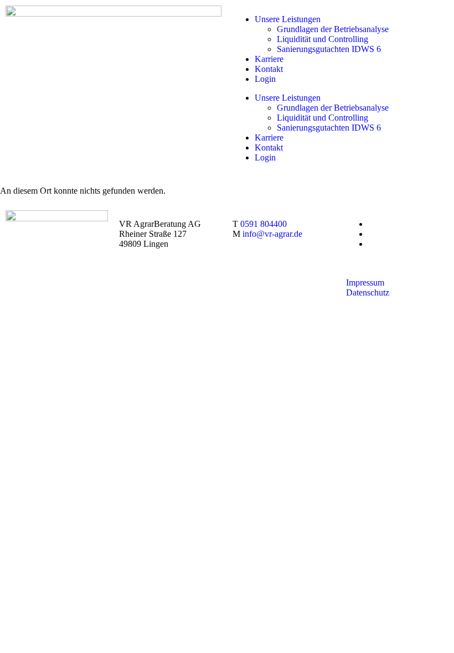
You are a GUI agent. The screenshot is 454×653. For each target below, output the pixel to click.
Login (265, 79)
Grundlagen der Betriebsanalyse (333, 29)
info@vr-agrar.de (272, 234)
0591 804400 (263, 224)
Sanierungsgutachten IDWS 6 (329, 49)
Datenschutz (367, 292)
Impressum (365, 282)
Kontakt (269, 69)
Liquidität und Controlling (322, 39)
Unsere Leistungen (288, 19)
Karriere (269, 59)
